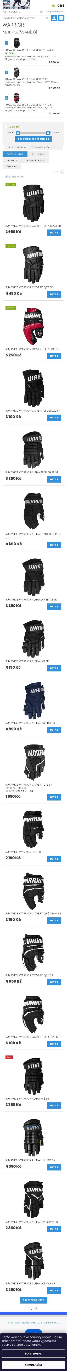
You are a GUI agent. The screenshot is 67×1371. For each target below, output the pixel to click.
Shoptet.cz (14, 1323)
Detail (54, 232)
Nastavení (33, 1354)
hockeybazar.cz (31, 1323)
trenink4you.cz (51, 1323)
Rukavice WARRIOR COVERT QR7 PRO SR (29, 105)
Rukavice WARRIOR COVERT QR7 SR (26, 79)
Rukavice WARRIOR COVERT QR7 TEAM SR (31, 51)
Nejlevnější (38, 154)
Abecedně (12, 166)
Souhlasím (33, 1365)
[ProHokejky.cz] (16, 4)
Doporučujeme (15, 154)
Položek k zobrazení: (33, 139)
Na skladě (14, 127)
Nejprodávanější (35, 160)
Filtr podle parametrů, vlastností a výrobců (31, 147)
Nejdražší (12, 160)
